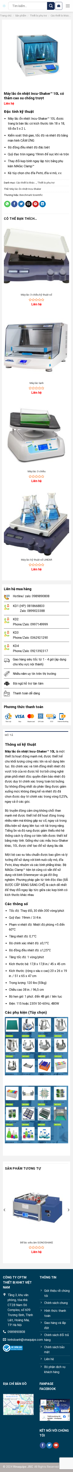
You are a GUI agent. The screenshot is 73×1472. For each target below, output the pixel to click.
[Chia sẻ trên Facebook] (14, 204)
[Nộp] (51, 6)
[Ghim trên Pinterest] (35, 204)
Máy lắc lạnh (37, 383)
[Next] (68, 1217)
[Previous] (5, 1217)
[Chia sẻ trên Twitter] (21, 204)
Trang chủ (5, 15)
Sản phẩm (20, 15)
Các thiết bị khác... (61, 15)
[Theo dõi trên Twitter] (49, 1445)
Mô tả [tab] (9, 735)
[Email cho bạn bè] (28, 204)
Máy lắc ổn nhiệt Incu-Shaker (25, 188)
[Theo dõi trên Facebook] (43, 1445)
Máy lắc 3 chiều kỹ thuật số (36, 294)
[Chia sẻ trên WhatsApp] (7, 204)
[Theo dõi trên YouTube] (56, 1445)
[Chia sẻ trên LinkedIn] (42, 204)
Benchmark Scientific (31, 195)
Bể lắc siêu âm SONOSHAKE (36, 1242)
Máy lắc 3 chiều (37, 471)
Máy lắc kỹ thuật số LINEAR (36, 559)
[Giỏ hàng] (58, 6)
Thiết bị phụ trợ (38, 15)
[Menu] (67, 6)
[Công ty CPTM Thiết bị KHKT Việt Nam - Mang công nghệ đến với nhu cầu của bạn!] (4, 6)
